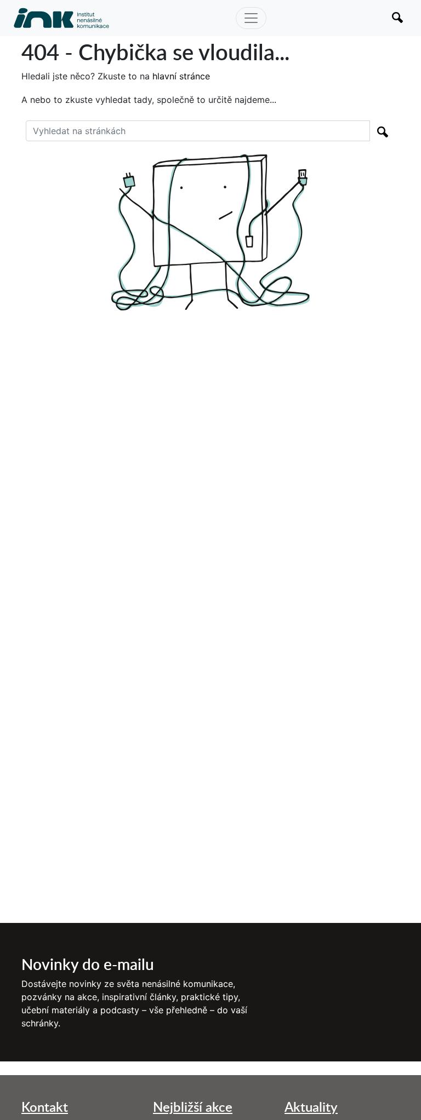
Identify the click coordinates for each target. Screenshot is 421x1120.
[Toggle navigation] (251, 18)
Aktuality (311, 1107)
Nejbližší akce (192, 1107)
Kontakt (44, 1107)
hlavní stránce (181, 76)
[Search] (382, 130)
